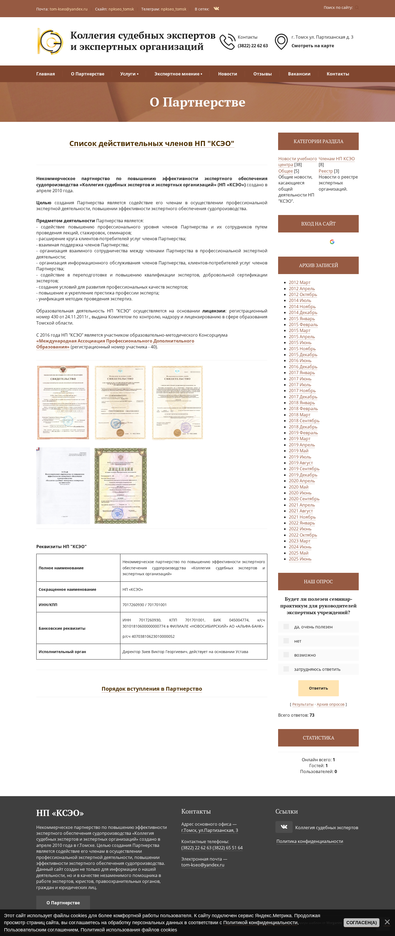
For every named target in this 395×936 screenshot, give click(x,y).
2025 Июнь (300, 559)
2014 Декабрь (303, 312)
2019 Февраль (303, 433)
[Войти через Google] (332, 242)
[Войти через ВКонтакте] (314, 242)
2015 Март (299, 330)
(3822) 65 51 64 (228, 848)
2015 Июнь (300, 342)
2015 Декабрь (303, 355)
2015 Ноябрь (302, 349)
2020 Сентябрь (304, 499)
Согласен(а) (361, 922)
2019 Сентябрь (304, 469)
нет (297, 641)
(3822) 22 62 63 (253, 46)
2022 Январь (302, 523)
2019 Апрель (302, 445)
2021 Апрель (302, 505)
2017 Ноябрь (302, 391)
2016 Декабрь (303, 367)
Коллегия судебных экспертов (326, 828)
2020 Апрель (302, 481)
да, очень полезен (313, 627)
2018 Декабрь (303, 427)
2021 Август (301, 511)
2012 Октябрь (303, 294)
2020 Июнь (300, 493)
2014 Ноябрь (302, 306)
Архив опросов (330, 704)
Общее (285, 171)
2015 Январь (302, 319)
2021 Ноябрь (302, 517)
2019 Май (298, 451)
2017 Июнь (300, 379)
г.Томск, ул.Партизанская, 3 (209, 830)
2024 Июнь (300, 547)
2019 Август (301, 463)
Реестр (326, 171)
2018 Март (299, 415)
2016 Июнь (300, 360)
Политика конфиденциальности (309, 841)
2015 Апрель (302, 337)
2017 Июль (300, 385)
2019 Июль (300, 457)
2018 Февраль (303, 408)
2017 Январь (302, 373)
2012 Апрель (302, 289)
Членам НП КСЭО (337, 159)
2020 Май (298, 487)
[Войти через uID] (305, 242)
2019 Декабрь (303, 475)
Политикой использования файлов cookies (129, 930)
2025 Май (298, 553)
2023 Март (299, 541)
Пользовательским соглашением (41, 930)
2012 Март (299, 282)
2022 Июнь (300, 529)
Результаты (303, 704)
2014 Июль (300, 300)
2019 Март (299, 439)
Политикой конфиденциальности (260, 922)
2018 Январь (302, 403)
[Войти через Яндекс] (323, 242)
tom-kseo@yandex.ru (202, 865)
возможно (305, 655)
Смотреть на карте (313, 46)
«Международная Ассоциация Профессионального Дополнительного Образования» (115, 344)
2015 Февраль (303, 324)
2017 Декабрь (303, 397)
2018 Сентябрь (304, 421)
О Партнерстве (63, 903)
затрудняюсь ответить (317, 669)
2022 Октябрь (303, 535)
